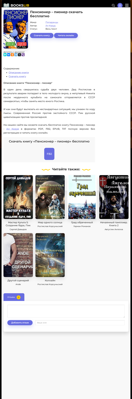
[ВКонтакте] (8, 54)
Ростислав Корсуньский (50, 226)
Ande (18, 284)
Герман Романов (81, 226)
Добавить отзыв (20, 322)
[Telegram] (15, 54)
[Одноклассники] (12, 54)
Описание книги (19, 72)
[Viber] (23, 54)
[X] (19, 54)
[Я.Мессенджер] (5, 54)
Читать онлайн (66, 35)
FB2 (49, 153)
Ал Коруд (51, 25)
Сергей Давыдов (18, 229)
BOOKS (20, 5)
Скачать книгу (42, 35)
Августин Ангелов (114, 229)
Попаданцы (52, 22)
